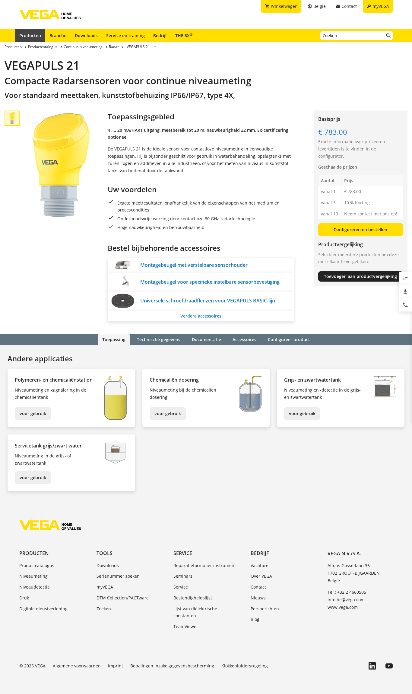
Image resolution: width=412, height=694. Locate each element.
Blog (255, 619)
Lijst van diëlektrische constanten (195, 612)
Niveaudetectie (34, 587)
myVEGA (105, 587)
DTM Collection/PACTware (123, 598)
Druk (24, 598)
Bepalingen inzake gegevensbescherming (172, 666)
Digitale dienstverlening (43, 609)
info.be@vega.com (346, 599)
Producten (30, 35)
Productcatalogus (36, 565)
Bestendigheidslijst (192, 598)
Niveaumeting (33, 576)
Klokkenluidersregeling (244, 666)
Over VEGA (261, 576)
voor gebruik (33, 413)
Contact (258, 587)
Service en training (125, 35)
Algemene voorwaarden (77, 666)
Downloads (86, 35)
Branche (57, 35)
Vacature (259, 565)
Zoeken (104, 609)
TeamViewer (185, 626)
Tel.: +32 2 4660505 (347, 592)
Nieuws (258, 598)
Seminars (182, 576)
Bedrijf (160, 35)
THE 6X (183, 35)
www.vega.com (343, 607)
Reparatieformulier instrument (204, 565)
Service (182, 553)
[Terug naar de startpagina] (50, 525)
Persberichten (265, 609)
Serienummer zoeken (118, 576)
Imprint (115, 666)
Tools (105, 553)
